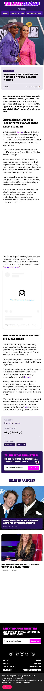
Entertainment (9, 667)
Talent (5, 660)
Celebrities (7, 670)
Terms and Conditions (32, 670)
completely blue (11, 267)
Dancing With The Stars (35, 13)
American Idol (8, 71)
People (27, 377)
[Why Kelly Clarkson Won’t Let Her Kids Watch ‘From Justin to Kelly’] (22, 547)
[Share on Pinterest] (13, 432)
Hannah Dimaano (12, 423)
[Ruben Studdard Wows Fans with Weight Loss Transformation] (22, 508)
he (25, 407)
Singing (6, 664)
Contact (37, 664)
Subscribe (34, 468)
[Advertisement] (22, 596)
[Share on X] (9, 432)
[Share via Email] (20, 432)
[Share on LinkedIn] (16, 432)
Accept (7, 687)
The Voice (5, 13)
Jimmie (19, 132)
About (38, 660)
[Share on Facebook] (5, 432)
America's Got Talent (18, 13)
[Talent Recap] (22, 3)
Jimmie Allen (21, 444)
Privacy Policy (35, 667)
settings (27, 682)
